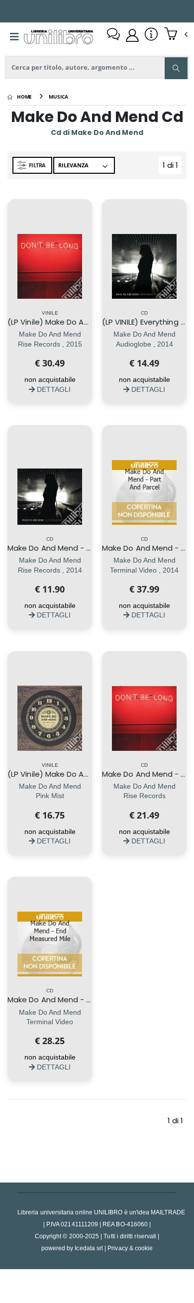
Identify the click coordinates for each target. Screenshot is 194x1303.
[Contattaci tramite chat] (113, 35)
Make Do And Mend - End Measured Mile (81, 999)
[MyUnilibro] (132, 35)
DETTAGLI (53, 389)
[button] (176, 34)
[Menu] (14, 37)
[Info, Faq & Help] (151, 35)
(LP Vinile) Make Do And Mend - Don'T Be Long (91, 322)
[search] (176, 68)
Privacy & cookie (130, 1248)
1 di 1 (172, 167)
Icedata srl (89, 1248)
